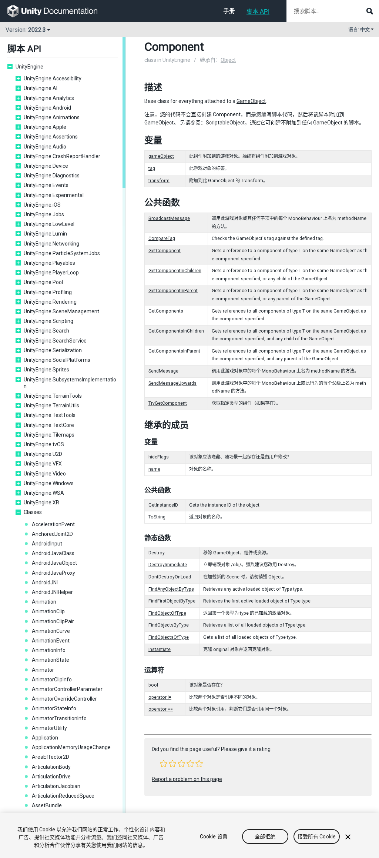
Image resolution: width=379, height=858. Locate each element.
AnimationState (50, 660)
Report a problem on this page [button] (187, 779)
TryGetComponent (167, 403)
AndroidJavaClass (53, 553)
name (154, 469)
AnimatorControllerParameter (67, 689)
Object (228, 60)
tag (151, 168)
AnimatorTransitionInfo (59, 718)
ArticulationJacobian (56, 786)
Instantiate (159, 649)
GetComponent (164, 250)
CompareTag (161, 238)
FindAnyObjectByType (171, 589)
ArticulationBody (51, 767)
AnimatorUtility (49, 728)
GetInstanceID (163, 505)
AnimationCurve (51, 631)
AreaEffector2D (50, 757)
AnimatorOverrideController (64, 699)
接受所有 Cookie (317, 836)
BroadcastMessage (169, 218)
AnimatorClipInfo (52, 679)
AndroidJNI (45, 582)
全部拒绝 (265, 836)
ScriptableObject (225, 123)
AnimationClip (48, 611)
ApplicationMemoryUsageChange (71, 747)
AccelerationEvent (53, 524)
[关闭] (347, 837)
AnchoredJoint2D (52, 534)
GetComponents (165, 311)
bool (153, 685)
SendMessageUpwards (172, 383)
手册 (229, 11)
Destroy (156, 552)
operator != (159, 697)
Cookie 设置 (214, 836)
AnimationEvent (51, 641)
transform (159, 180)
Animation (44, 602)
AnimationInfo (49, 650)
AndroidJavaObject (54, 563)
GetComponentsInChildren (176, 331)
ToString (156, 517)
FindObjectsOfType (168, 637)
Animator (43, 670)
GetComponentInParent (173, 290)
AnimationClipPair (53, 621)
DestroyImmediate (167, 564)
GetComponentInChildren (174, 270)
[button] (163, 763)
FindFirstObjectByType (171, 601)
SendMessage (163, 371)
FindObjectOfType (167, 613)
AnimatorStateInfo (54, 708)
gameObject (161, 156)
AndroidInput (47, 544)
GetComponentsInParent (174, 351)
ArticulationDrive (51, 776)
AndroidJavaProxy (53, 573)
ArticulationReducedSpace (63, 796)
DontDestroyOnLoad (169, 577)
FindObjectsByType (168, 625)
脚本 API (257, 12)
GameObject (251, 101)
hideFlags (158, 457)
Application (45, 738)
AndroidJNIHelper (52, 592)
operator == (160, 709)
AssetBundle (47, 805)
